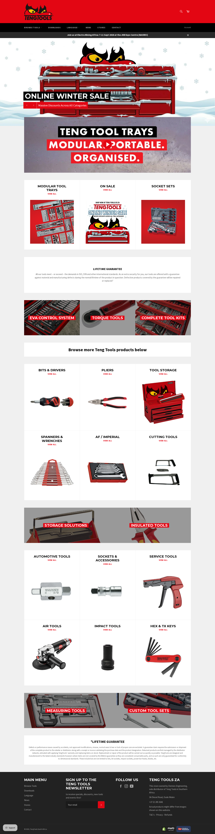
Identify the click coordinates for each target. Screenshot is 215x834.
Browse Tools (32, 27)
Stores (101, 27)
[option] (107, 82)
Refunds (168, 814)
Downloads (54, 27)
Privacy (159, 814)
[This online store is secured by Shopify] (168, 828)
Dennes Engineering (177, 786)
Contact (116, 27)
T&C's (152, 814)
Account (187, 27)
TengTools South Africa (38, 829)
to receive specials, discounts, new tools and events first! (84, 796)
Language (72, 27)
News (88, 27)
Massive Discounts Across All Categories (62, 105)
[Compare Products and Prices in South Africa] (183, 828)
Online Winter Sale (67, 96)
